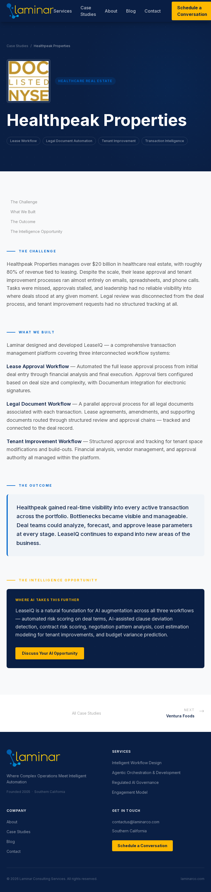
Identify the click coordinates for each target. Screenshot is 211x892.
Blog (131, 11)
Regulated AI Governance (135, 782)
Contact (153, 11)
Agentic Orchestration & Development (146, 772)
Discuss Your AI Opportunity (49, 653)
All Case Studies (86, 713)
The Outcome (22, 221)
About (111, 11)
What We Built (22, 211)
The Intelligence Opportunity (36, 231)
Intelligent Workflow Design (137, 762)
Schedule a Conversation (142, 845)
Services (63, 11)
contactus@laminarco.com (135, 821)
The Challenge (23, 202)
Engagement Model (130, 792)
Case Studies (88, 11)
